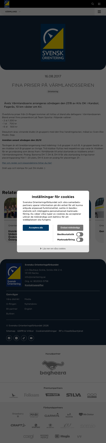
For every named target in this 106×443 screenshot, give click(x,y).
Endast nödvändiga (70, 227)
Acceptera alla (36, 227)
